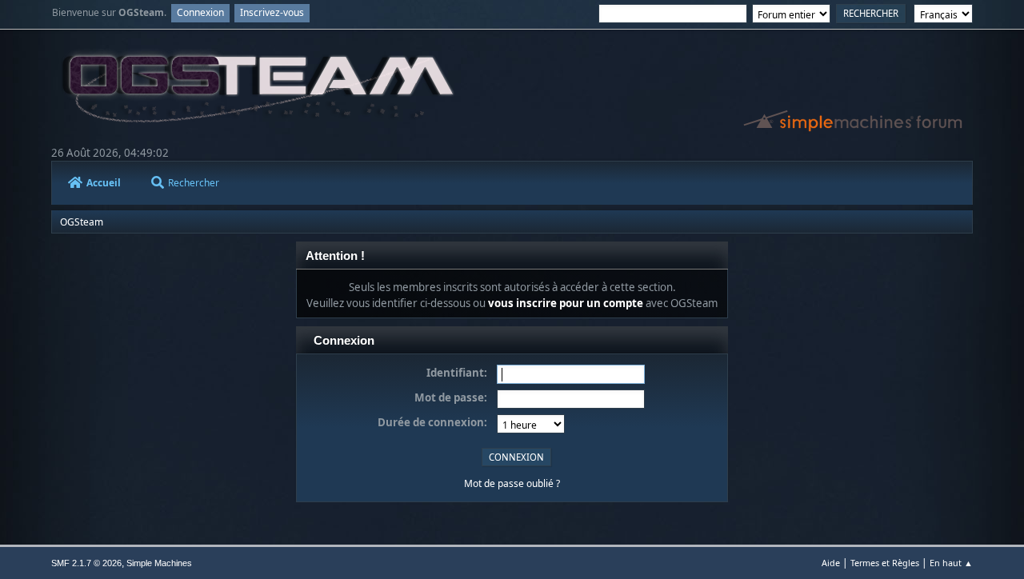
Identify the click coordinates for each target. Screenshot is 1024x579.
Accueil (103, 183)
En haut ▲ (951, 563)
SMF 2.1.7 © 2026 (86, 563)
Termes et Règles (884, 563)
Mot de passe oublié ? (512, 483)
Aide (831, 563)
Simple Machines (159, 563)
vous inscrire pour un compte (565, 303)
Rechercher (193, 183)
